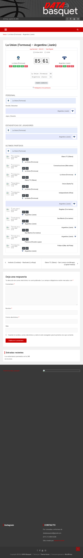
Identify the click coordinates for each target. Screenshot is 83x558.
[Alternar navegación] (5, 29)
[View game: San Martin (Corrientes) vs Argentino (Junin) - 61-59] (41, 221)
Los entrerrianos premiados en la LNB (17, 356)
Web (7, 326)
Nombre (9, 308)
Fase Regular (49, 49)
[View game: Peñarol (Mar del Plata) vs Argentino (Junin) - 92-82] (41, 248)
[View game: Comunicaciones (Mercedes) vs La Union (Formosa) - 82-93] (41, 168)
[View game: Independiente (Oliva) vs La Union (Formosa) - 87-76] (41, 195)
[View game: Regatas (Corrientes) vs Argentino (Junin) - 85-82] (41, 212)
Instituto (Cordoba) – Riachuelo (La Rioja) (22, 262)
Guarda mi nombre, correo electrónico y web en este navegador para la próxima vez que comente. (41, 335)
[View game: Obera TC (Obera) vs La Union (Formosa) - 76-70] (41, 159)
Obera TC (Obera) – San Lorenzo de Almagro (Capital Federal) (60, 264)
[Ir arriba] (78, 549)
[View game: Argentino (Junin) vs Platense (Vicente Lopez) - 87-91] (41, 239)
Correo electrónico (12, 317)
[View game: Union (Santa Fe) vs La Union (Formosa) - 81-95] (41, 186)
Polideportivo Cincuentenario (42, 88)
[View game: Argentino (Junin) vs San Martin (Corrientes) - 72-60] (41, 230)
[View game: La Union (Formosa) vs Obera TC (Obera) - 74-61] (41, 177)
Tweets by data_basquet (11, 371)
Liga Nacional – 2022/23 (37, 49)
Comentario (10, 284)
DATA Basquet (26, 554)
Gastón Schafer (59, 540)
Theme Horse (44, 554)
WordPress (68, 554)
